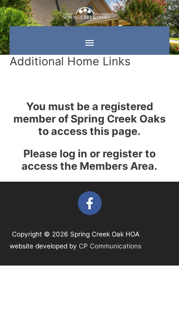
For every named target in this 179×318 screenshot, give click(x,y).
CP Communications (110, 246)
